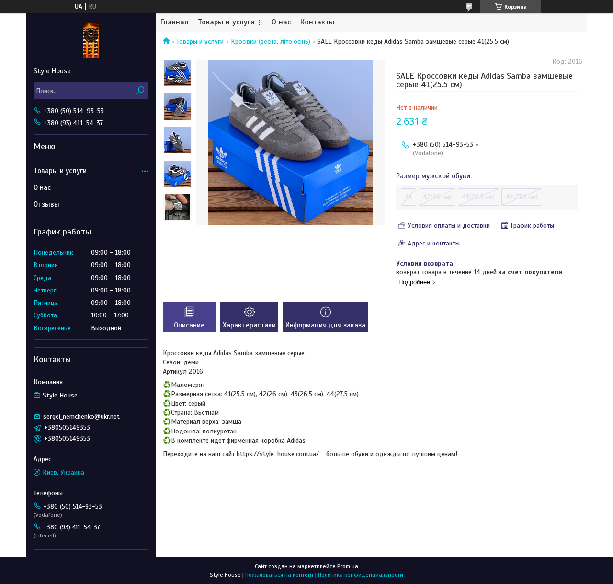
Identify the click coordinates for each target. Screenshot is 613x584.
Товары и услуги (226, 22)
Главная (174, 22)
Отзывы (46, 204)
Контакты (317, 22)
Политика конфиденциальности (360, 575)
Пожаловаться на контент (279, 575)
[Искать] (140, 90)
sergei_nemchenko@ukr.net (81, 416)
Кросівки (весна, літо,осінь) (270, 41)
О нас (281, 22)
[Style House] (91, 40)
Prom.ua (347, 566)
